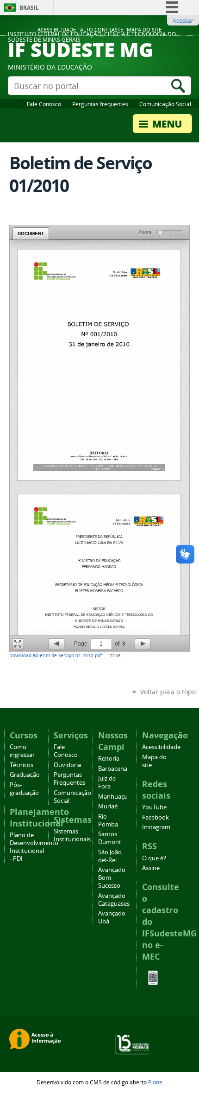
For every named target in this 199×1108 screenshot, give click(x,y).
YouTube (154, 807)
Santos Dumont (109, 838)
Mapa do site (144, 29)
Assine (151, 868)
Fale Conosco (44, 104)
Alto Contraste (101, 29)
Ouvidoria (67, 765)
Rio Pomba (108, 820)
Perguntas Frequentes (69, 779)
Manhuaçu (113, 797)
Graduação (25, 775)
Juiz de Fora (107, 782)
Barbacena (112, 769)
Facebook (155, 817)
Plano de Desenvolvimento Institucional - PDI (34, 847)
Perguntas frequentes (100, 104)
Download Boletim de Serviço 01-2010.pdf (56, 656)
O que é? (154, 858)
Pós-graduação (24, 789)
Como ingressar (22, 751)
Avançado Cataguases (114, 900)
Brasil (29, 8)
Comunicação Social (165, 104)
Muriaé (108, 806)
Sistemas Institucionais (72, 835)
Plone (155, 1082)
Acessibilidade (56, 29)
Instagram (156, 827)
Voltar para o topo (168, 691)
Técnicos (21, 765)
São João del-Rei (110, 856)
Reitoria (108, 758)
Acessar (183, 20)
